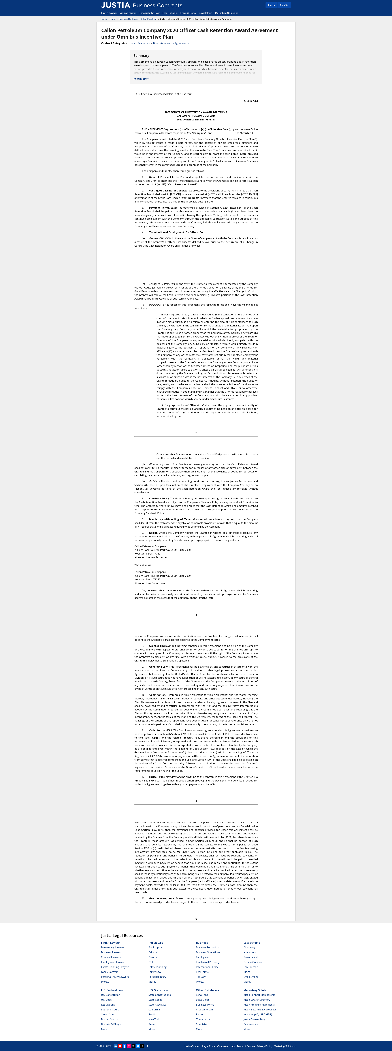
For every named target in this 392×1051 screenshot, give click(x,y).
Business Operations (208, 952)
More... (105, 981)
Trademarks (203, 1019)
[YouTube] (120, 1046)
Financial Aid (250, 957)
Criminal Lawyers (111, 957)
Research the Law (149, 13)
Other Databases (207, 990)
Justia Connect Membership (259, 995)
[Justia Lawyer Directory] (147, 1046)
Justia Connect (192, 1046)
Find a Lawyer (109, 13)
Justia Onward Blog (254, 1019)
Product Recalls (204, 1009)
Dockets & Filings (111, 1024)
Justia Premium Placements (259, 1004)
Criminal (153, 952)
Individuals (156, 942)
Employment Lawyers (113, 962)
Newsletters (205, 13)
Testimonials (250, 1024)
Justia (104, 19)
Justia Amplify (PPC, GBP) (257, 1014)
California (154, 1009)
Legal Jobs (202, 995)
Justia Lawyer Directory (256, 999)
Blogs (246, 972)
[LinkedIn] (115, 1046)
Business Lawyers (111, 952)
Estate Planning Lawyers (115, 967)
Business (202, 942)
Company (222, 1046)
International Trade (207, 967)
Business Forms (205, 1004)
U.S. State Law (158, 990)
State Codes (155, 999)
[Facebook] (124, 1046)
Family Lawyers (109, 972)
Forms (113, 19)
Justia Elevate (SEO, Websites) (260, 1009)
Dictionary (249, 947)
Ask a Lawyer (128, 13)
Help (232, 1046)
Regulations (108, 1004)
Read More (140, 78)
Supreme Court (110, 1009)
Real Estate (202, 972)
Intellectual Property (208, 962)
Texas (152, 1024)
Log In (271, 5)
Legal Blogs (202, 999)
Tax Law (200, 976)
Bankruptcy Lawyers (112, 947)
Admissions (249, 952)
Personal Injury (157, 976)
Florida (152, 1014)
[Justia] (115, 5)
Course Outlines (252, 962)
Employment (203, 957)
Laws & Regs (188, 13)
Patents (200, 1014)
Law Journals (250, 967)
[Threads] (133, 1046)
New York (154, 1019)
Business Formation (207, 947)
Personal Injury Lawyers (115, 976)
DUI (151, 962)
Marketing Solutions (226, 13)
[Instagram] (129, 1046)
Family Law (155, 972)
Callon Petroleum (148, 19)
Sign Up (284, 5)
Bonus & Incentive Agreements (171, 43)
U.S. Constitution (110, 995)
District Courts (109, 1019)
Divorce (153, 957)
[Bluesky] (138, 1046)
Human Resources (139, 43)
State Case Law (157, 1004)
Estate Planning (158, 967)
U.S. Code (106, 999)
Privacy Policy (264, 1046)
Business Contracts (128, 19)
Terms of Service (246, 1046)
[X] (142, 1046)
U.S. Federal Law (112, 990)
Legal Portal (208, 1046)
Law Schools (169, 13)
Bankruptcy (155, 947)
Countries (201, 1024)
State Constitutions (160, 995)
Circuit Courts (109, 1014)
